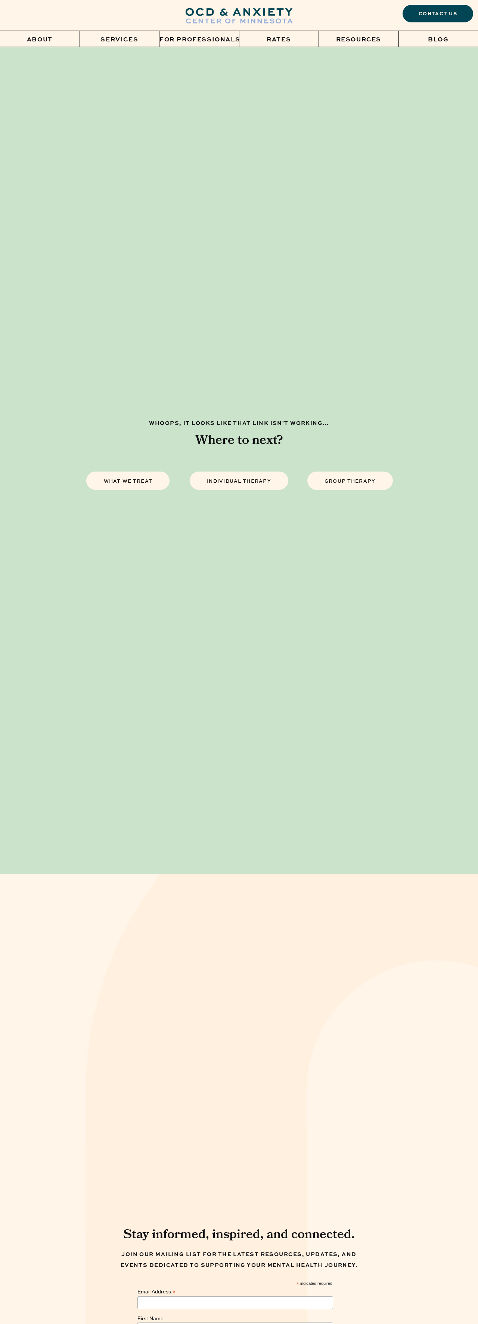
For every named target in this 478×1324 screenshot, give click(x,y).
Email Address (156, 1291)
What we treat (128, 481)
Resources (358, 39)
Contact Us (438, 13)
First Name (150, 1318)
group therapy (350, 481)
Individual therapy (239, 481)
